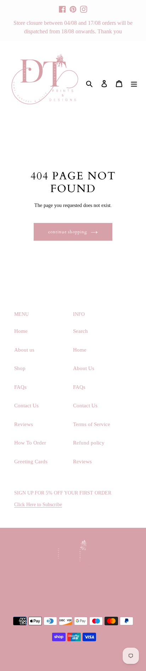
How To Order (30, 443)
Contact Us (26, 405)
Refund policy (89, 443)
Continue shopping (67, 232)
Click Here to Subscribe (38, 504)
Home (21, 331)
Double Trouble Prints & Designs (80, 660)
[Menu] (134, 83)
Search (80, 331)
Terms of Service (91, 424)
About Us (83, 368)
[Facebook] (62, 6)
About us (24, 350)
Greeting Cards (30, 461)
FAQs (20, 387)
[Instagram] (83, 6)
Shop (20, 368)
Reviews (23, 424)
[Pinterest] (73, 6)
